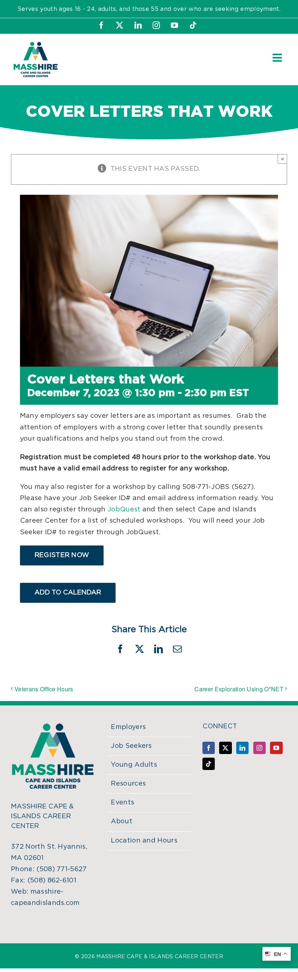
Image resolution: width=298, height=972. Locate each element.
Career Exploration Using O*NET (238, 689)
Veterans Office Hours (44, 689)
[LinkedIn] (242, 748)
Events (122, 802)
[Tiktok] (208, 764)
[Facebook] (208, 748)
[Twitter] (225, 748)
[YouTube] (276, 748)
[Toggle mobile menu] (278, 57)
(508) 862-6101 (51, 880)
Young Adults (134, 765)
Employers (128, 727)
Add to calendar (68, 592)
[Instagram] (259, 748)
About (121, 821)
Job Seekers (131, 746)
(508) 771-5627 (61, 869)
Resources (128, 784)
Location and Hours (144, 840)
